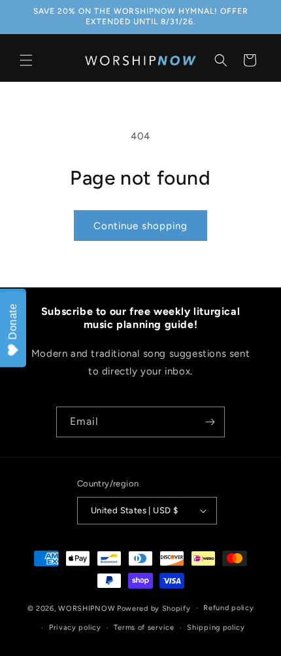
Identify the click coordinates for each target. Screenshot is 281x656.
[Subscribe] (209, 422)
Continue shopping (140, 226)
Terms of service (144, 627)
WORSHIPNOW (86, 608)
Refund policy (228, 608)
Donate (12, 321)
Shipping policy (216, 627)
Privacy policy (75, 627)
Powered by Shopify (154, 608)
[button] (26, 60)
